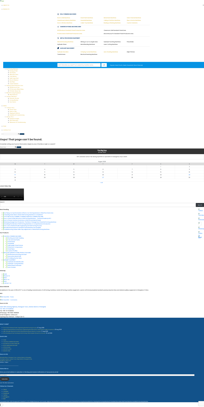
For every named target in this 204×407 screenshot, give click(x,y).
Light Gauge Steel (14, 78)
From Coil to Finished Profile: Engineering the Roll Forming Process (23, 225)
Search (2, 202)
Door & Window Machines (64, 23)
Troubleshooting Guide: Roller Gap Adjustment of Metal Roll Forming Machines (26, 229)
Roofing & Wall (13, 71)
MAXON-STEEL (6, 351)
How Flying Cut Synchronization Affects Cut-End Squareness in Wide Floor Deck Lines (28, 213)
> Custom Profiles (12, 251)
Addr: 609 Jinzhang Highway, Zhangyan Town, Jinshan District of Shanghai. (23, 307)
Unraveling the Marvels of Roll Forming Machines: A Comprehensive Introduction (27, 224)
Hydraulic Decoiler (14, 98)
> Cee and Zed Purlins (13, 240)
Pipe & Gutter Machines (134, 20)
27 (103, 177)
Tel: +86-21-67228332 (6, 309)
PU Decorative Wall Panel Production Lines (69, 33)
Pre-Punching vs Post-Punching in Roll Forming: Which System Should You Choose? (24, 333)
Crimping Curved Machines (88, 52)
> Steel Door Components (14, 247)
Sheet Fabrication (14, 120)
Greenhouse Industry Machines (66, 20)
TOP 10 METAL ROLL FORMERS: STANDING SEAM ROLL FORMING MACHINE (23, 216)
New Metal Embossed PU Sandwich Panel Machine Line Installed (22, 227)
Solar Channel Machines (134, 18)
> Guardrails (10, 243)
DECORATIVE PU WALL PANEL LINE (11, 343)
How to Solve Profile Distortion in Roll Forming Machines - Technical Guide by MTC (27, 218)
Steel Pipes (12, 81)
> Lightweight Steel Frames (15, 245)
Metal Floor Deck (14, 74)
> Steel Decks (11, 241)
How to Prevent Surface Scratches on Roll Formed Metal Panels (22, 220)
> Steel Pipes (11, 249)
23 (189, 175)
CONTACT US (7, 130)
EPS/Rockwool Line (15, 87)
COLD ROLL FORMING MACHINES (12, 236)
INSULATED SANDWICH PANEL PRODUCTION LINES (17, 252)
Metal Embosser (14, 94)
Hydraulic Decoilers (62, 52)
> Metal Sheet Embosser (14, 265)
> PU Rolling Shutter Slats (14, 258)
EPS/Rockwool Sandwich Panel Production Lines (71, 30)
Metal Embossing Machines (65, 42)
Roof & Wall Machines (63, 18)
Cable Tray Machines (87, 23)
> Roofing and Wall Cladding (15, 238)
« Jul (101, 182)
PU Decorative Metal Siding (16, 89)
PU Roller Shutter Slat (15, 91)
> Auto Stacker (11, 267)
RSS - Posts (10, 297)
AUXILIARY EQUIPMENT (10, 260)
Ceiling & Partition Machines (112, 20)
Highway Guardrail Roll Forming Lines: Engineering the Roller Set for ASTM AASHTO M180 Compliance (28, 329)
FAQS (4, 126)
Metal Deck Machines (110, 18)
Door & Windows (14, 80)
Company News (10, 107)
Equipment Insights (14, 118)
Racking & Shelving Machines (112, 23)
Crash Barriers (13, 76)
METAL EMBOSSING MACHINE (10, 345)
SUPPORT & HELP (7, 349)
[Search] (104, 65)
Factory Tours (13, 109)
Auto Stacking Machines (111, 52)
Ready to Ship (13, 111)
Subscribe (5, 379)
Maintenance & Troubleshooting (18, 122)
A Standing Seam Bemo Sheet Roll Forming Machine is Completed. (23, 215)
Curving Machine (14, 100)
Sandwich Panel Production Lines (14, 85)
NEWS (5, 105)
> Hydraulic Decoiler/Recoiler (15, 262)
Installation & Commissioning (17, 115)
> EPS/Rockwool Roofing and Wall (16, 254)
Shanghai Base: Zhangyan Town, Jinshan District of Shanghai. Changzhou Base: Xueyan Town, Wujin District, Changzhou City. (16, 358)
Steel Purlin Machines (87, 18)
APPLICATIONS (6, 347)
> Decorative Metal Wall (14, 256)
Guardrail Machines (86, 20)
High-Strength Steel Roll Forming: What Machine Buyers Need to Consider (22, 331)
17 (15, 175)
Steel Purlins (13, 72)
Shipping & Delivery (15, 113)
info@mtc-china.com (5, 360)
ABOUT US (6, 5)
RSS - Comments (12, 300)
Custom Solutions (132, 23)
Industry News (10, 116)
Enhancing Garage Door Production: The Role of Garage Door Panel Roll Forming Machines (30, 222)
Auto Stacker (13, 102)
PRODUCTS (7, 276)
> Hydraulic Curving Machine (15, 263)
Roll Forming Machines (12, 69)
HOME (5, 274)
